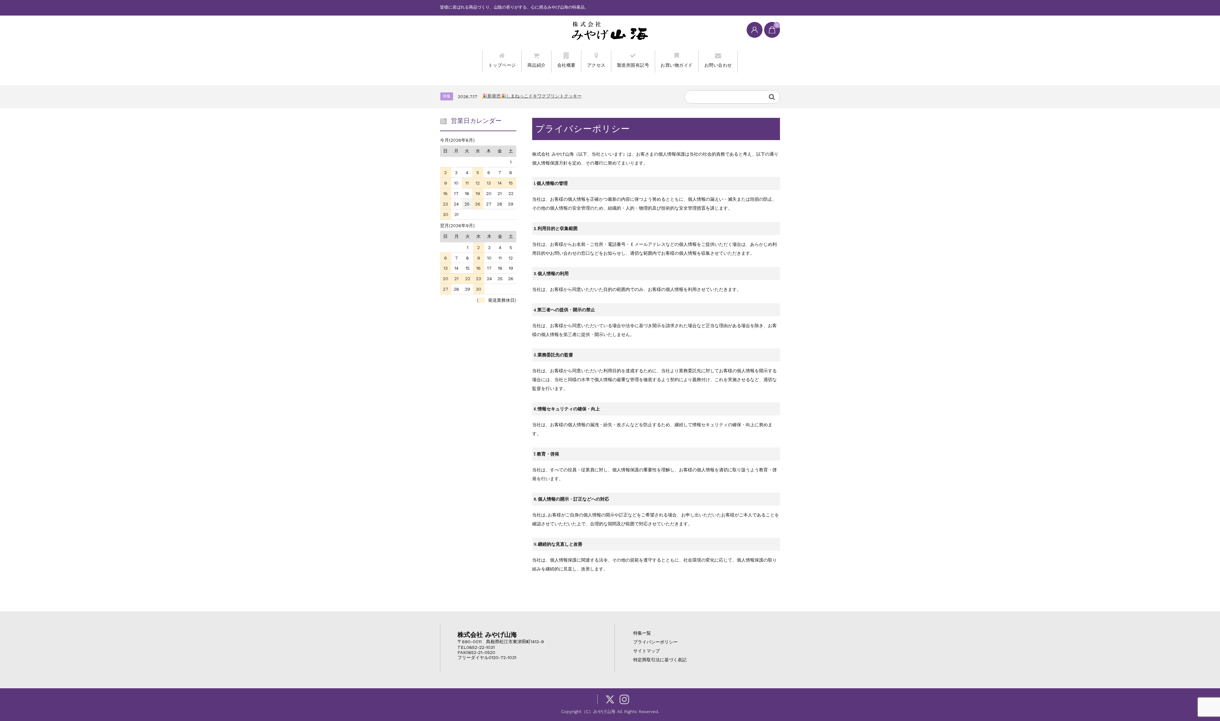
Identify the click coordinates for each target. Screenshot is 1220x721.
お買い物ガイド (677, 65)
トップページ (502, 65)
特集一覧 (642, 633)
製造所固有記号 (633, 65)
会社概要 (566, 65)
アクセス (596, 65)
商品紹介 (536, 65)
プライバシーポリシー (655, 641)
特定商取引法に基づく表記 (660, 659)
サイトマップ (646, 650)
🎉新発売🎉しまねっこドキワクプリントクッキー (532, 95)
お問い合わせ (718, 65)
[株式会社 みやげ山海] (610, 30)
